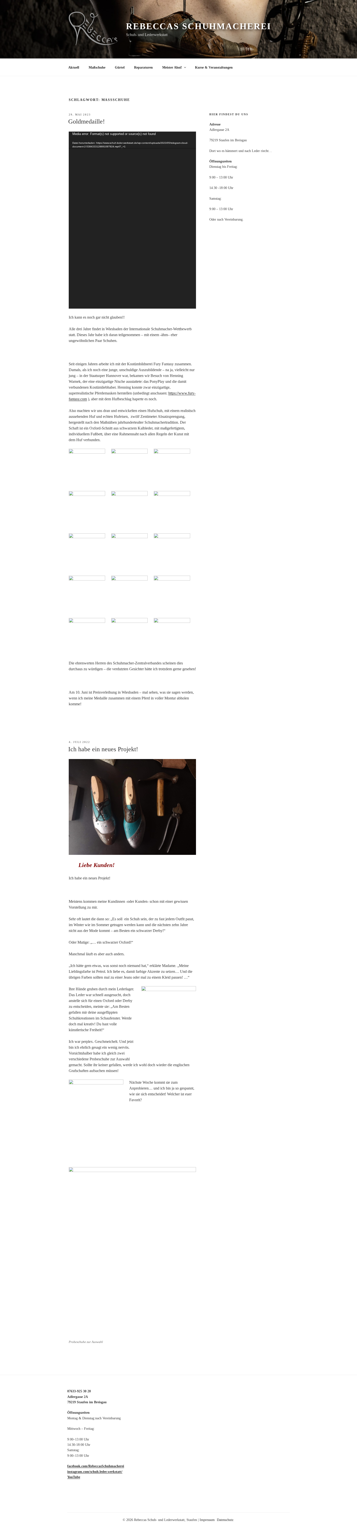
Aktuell (73, 67)
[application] (132, 220)
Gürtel (120, 67)
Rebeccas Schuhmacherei (198, 26)
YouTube (73, 1477)
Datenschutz (225, 1520)
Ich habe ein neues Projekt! (103, 749)
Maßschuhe (97, 67)
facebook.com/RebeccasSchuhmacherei (95, 1466)
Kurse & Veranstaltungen (214, 67)
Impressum (207, 1520)
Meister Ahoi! (172, 67)
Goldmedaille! (86, 121)
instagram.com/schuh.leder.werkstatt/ (94, 1472)
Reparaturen (143, 67)
